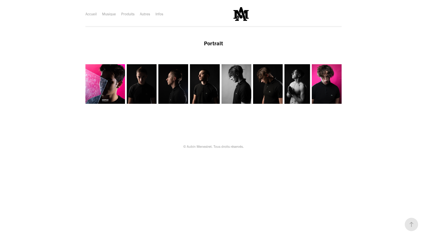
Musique (109, 14)
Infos (159, 14)
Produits (128, 14)
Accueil (91, 14)
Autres (145, 14)
